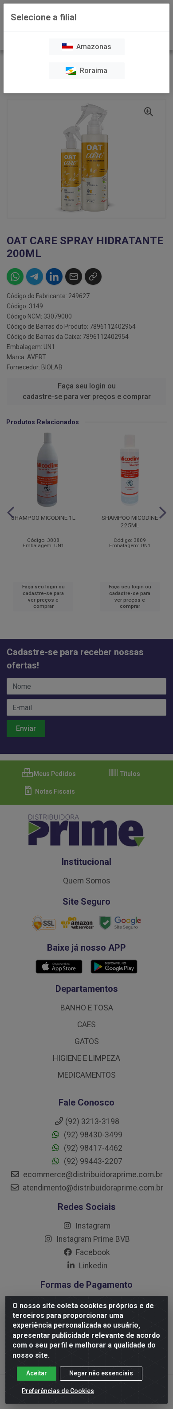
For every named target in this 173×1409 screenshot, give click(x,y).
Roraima (91, 70)
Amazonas (92, 46)
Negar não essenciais (101, 1373)
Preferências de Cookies (58, 1390)
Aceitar (36, 1373)
